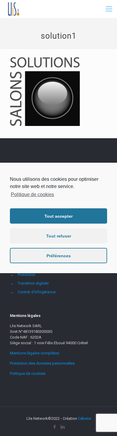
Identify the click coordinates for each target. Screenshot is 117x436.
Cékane (84, 418)
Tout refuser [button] (58, 236)
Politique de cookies (27, 373)
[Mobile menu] (109, 9)
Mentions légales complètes (34, 353)
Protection (26, 274)
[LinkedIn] (62, 427)
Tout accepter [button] (58, 216)
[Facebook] (54, 427)
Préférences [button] (58, 255)
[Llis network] (13, 8)
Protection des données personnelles (42, 363)
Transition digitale (33, 283)
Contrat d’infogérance (37, 292)
